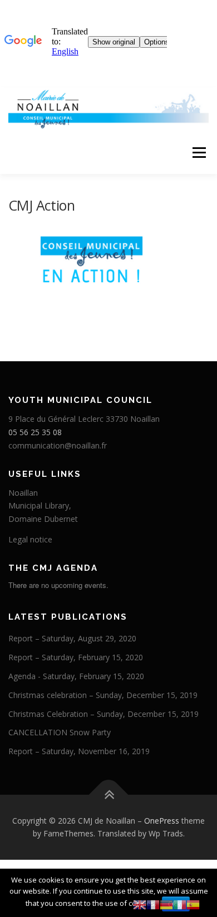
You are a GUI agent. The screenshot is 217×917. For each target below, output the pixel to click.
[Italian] (179, 904)
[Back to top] (109, 794)
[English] (139, 904)
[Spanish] (193, 904)
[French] (153, 904)
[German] (166, 904)
